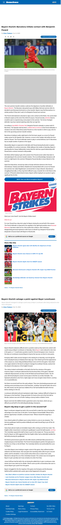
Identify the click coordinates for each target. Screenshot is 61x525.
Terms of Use (51, 509)
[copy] (13, 37)
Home (6, 287)
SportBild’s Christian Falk (19, 125)
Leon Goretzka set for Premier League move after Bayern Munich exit (27, 477)
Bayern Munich (8, 108)
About (7, 506)
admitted (47, 118)
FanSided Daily (10, 509)
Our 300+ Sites (51, 506)
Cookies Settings (11, 514)
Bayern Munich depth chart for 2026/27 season (20, 484)
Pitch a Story (22, 509)
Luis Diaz (52, 430)
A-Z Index (49, 511)
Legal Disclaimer (23, 511)
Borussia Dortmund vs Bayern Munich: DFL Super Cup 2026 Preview (27, 479)
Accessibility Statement (37, 511)
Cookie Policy (10, 511)
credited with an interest (34, 127)
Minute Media (9, 518)
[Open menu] (4, 2)
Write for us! (8, 220)
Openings (21, 506)
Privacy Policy (34, 509)
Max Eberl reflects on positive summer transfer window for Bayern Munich (29, 474)
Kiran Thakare (7, 33)
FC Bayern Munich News (16, 287)
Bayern (38, 350)
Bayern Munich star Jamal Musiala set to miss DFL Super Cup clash (27, 482)
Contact (32, 506)
